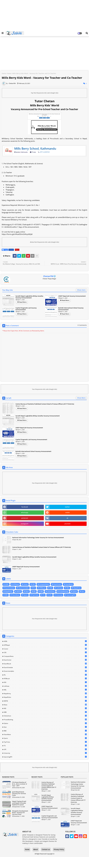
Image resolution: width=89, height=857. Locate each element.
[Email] (32, 256)
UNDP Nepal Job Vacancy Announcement (72, 296)
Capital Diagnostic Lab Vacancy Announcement (26, 308)
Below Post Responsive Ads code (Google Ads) (44, 242)
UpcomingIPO (71, 595)
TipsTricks (35, 595)
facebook (24, 507)
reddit (67, 512)
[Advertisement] (44, 15)
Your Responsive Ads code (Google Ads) (44, 389)
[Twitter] (19, 256)
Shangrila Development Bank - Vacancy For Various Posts (20, 812)
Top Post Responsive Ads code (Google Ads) (44, 93)
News (9, 73)
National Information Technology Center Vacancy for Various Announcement (38, 537)
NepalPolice (8, 591)
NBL (68, 588)
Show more (81, 290)
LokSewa (59, 588)
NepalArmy (77, 588)
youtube (67, 524)
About (35, 849)
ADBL (6, 584)
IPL (34, 588)
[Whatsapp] (24, 256)
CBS (33, 584)
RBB (6, 595)
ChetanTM (48, 276)
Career (11, 250)
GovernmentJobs (24, 588)
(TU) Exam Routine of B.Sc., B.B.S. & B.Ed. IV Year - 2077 (19, 784)
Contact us (46, 849)
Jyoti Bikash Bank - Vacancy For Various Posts (19, 793)
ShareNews (15, 595)
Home (4, 73)
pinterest (24, 518)
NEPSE (19, 591)
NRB (41, 591)
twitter (67, 507)
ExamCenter (57, 584)
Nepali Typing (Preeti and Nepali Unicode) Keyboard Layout (19, 803)
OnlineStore (50, 591)
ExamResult (69, 584)
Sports (26, 595)
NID (34, 591)
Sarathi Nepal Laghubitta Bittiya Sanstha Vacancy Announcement (29, 297)
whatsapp (24, 512)
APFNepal (16, 584)
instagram (24, 524)
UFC (50, 595)
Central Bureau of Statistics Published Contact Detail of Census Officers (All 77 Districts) (45, 404)
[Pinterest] (28, 256)
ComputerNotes (44, 584)
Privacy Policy (59, 849)
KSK (51, 588)
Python (75, 591)
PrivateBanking (63, 591)
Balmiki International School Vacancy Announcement (70, 308)
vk (67, 518)
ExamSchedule (9, 588)
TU (43, 595)
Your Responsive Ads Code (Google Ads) (44, 483)
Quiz (82, 591)
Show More (81, 398)
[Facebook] (15, 256)
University (59, 595)
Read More (22, 302)
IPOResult (42, 588)
